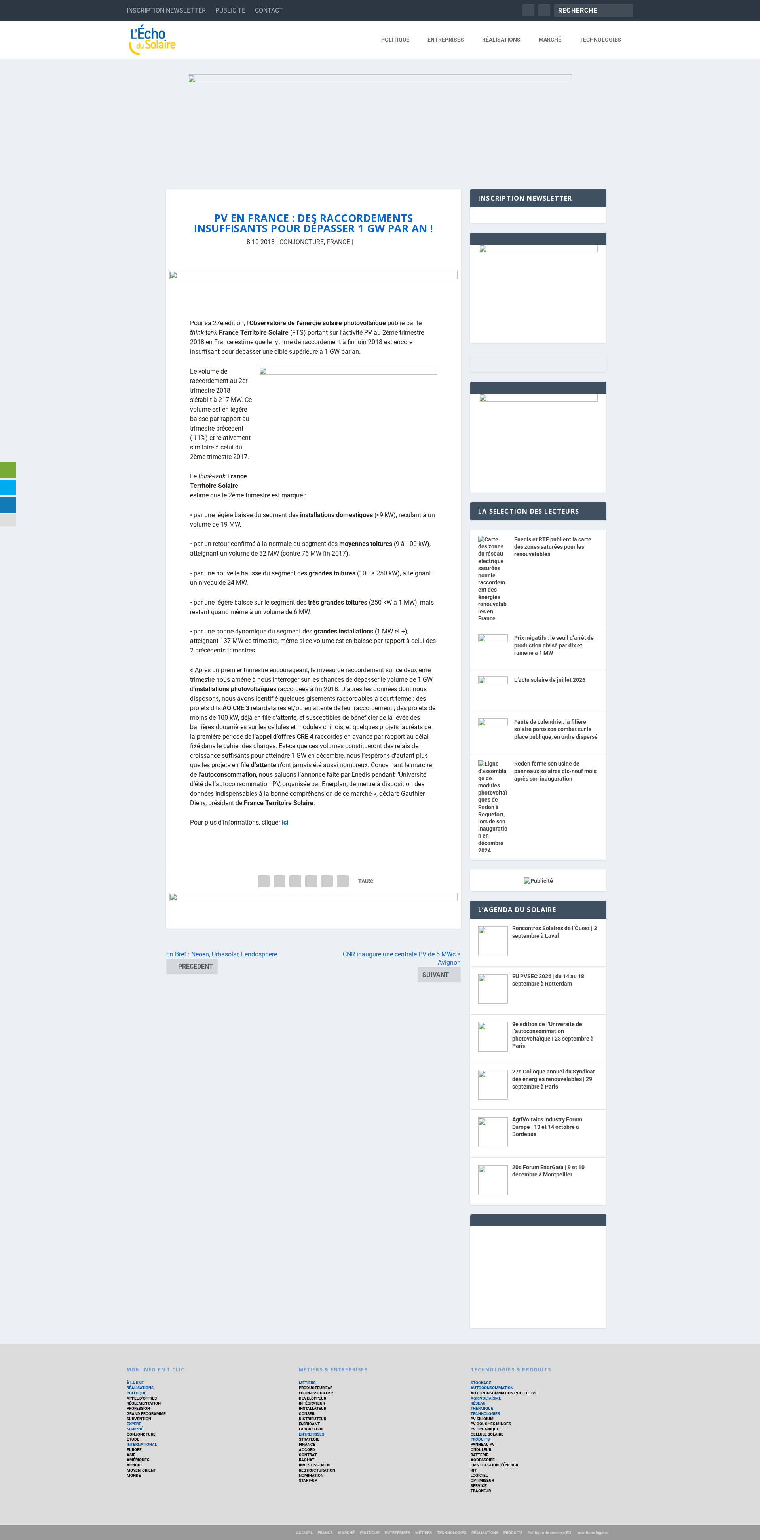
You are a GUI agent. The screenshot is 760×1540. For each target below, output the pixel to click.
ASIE (131, 1455)
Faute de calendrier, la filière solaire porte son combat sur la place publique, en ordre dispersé (556, 729)
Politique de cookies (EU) (550, 1533)
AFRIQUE (135, 1465)
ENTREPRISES (446, 39)
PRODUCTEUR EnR (315, 1388)
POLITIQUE (395, 39)
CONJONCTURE (301, 242)
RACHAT (306, 1460)
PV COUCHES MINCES (491, 1424)
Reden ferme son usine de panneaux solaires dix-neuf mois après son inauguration (555, 771)
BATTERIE (479, 1455)
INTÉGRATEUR (312, 1403)
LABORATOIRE (312, 1429)
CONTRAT (308, 1455)
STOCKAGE (481, 1383)
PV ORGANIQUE (485, 1429)
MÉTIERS (307, 1383)
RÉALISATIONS (501, 39)
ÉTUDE (133, 1439)
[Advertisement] (538, 1275)
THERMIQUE (482, 1408)
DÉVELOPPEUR (312, 1398)
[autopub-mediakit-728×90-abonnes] (313, 911)
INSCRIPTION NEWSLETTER (166, 10)
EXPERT (134, 1424)
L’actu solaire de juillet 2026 (549, 680)
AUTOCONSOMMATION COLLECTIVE (504, 1393)
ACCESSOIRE (483, 1460)
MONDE (134, 1475)
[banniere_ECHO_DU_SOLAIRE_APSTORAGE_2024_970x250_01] (380, 123)
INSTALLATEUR (312, 1408)
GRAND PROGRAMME (146, 1413)
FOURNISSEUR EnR (316, 1393)
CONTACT (269, 10)
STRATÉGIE (309, 1439)
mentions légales (593, 1533)
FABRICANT (309, 1424)
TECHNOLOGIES (600, 39)
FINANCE (307, 1444)
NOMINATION (311, 1475)
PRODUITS (480, 1439)
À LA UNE (135, 1383)
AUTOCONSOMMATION (492, 1388)
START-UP (308, 1480)
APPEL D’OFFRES (142, 1398)
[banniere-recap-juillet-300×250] (538, 399)
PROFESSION (138, 1408)
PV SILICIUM (482, 1419)
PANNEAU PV (483, 1444)
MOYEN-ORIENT (141, 1470)
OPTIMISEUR (482, 1480)
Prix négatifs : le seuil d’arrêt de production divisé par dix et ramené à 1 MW (554, 645)
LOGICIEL (479, 1475)
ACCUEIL (304, 1533)
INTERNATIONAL (142, 1444)
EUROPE (134, 1449)
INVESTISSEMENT (315, 1465)
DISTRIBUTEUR (312, 1419)
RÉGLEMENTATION (144, 1403)
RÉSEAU (478, 1403)
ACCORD (307, 1449)
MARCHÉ (550, 39)
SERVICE (479, 1485)
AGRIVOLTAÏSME (486, 1398)
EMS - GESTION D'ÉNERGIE (495, 1465)
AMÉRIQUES (138, 1460)
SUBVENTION (139, 1419)
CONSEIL (307, 1413)
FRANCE (338, 242)
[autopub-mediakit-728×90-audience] (313, 289)
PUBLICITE (230, 10)
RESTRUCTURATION (317, 1470)
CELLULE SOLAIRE (487, 1434)
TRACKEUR (481, 1491)
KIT (474, 1470)
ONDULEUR (481, 1449)
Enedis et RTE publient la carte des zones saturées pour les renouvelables (552, 546)
